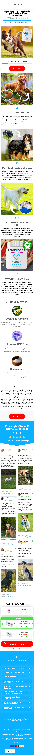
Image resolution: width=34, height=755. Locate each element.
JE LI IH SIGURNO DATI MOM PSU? (15, 668)
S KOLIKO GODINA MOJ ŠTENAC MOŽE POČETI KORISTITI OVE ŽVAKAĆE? (14, 681)
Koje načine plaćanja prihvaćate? (12, 697)
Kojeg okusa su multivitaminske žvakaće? (16, 687)
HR (10, 751)
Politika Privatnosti (19, 718)
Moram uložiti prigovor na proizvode (14, 708)
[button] (17, 668)
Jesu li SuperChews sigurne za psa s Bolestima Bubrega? (15, 692)
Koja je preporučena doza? (14, 672)
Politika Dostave (14, 719)
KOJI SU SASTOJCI (10, 676)
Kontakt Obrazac (24, 719)
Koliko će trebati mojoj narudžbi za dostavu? (13, 703)
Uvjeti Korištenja (8, 718)
